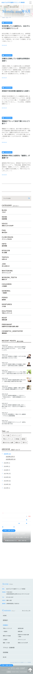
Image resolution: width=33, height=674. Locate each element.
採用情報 (5, 652)
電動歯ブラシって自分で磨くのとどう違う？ (16, 122)
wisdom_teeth (9, 278)
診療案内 (5, 625)
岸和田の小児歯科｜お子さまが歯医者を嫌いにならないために (14, 357)
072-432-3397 (16, 668)
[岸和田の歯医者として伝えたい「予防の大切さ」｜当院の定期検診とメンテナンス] (29, 395)
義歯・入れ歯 (6, 642)
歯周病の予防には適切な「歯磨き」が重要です (16, 156)
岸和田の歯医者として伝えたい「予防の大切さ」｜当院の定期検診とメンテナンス (14, 397)
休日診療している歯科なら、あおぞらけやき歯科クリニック (16, 27)
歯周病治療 (20, 628)
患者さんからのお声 (23, 642)
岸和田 (17, 439)
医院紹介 (5, 620)
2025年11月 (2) (10, 456)
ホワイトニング (16, 435)
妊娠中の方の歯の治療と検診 (23, 635)
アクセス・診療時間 (8, 647)
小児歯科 (5, 639)
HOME (3, 17)
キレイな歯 (6, 435)
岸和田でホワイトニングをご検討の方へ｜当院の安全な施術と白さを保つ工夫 (14, 372)
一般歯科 (5, 631)
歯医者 (23, 439)
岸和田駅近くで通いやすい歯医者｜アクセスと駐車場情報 (14, 415)
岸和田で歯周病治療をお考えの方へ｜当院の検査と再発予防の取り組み (14, 380)
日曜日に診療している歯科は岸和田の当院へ (16, 59)
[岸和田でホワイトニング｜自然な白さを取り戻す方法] (29, 422)
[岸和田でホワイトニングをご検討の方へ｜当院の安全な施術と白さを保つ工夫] (29, 372)
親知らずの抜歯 (7, 635)
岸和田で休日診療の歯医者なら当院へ (16, 91)
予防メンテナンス (8, 439)
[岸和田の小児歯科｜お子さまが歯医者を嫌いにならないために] (29, 356)
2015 (7, 17)
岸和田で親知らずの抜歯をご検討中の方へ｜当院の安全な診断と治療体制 (14, 365)
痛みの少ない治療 (8, 442)
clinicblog (8, 22)
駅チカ (25, 442)
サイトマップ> (26, 611)
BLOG (4, 657)
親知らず (18, 442)
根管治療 (20, 631)
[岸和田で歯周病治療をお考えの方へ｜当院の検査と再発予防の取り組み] (29, 380)
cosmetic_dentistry (12, 332)
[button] (30, 3)
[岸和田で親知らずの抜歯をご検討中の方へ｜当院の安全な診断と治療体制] (29, 364)
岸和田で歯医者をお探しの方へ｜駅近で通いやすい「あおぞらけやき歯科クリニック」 (14, 406)
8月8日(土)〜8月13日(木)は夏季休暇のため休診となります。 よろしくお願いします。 (14, 348)
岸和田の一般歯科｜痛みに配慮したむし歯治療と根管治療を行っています (14, 388)
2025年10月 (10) (10, 459)
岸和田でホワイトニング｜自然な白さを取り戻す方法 (14, 423)
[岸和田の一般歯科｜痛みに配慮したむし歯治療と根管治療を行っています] (29, 387)
